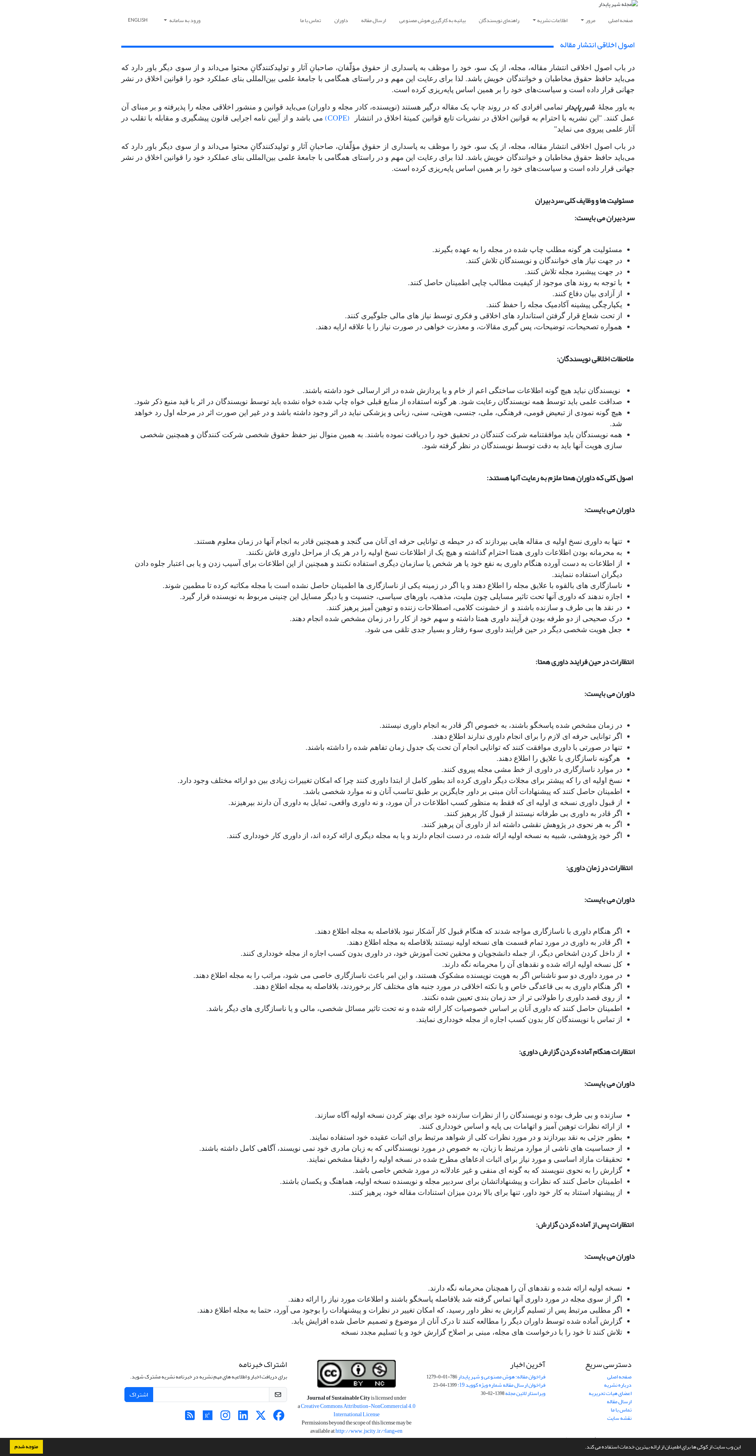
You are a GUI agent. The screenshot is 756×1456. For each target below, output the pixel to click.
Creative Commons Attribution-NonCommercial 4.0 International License (358, 1410)
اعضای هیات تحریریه (610, 1393)
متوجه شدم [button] (26, 1446)
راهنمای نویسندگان (499, 20)
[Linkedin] (243, 1417)
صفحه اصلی (620, 20)
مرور (590, 20)
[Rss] (190, 1417)
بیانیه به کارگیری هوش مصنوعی (432, 20)
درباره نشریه (618, 1385)
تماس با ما (310, 20)
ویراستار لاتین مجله (525, 1393)
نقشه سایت (619, 1418)
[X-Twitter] (260, 1417)
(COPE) (337, 118)
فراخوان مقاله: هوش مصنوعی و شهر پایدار (501, 1376)
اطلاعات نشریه (552, 20)
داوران (341, 20)
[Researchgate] (207, 1417)
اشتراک (139, 1394)
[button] (583, 1448)
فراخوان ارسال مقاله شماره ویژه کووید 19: (501, 1385)
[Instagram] (225, 1417)
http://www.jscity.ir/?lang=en (368, 1431)
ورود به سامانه (184, 20)
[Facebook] (278, 1417)
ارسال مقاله (373, 20)
